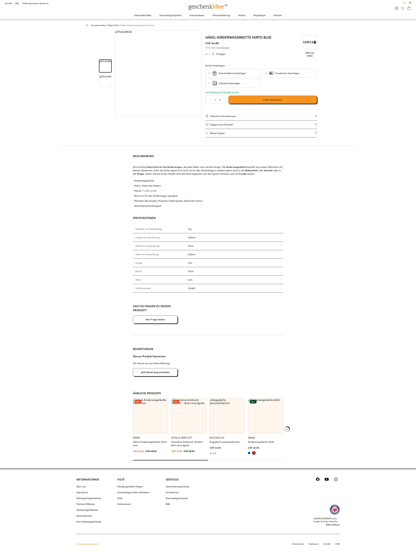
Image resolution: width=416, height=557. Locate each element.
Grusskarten (172, 492)
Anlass (241, 15)
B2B (168, 504)
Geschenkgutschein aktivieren (133, 492)
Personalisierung (221, 15)
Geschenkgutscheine (170, 15)
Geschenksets (197, 15)
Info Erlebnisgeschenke (88, 521)
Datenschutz (124, 504)
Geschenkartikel (142, 15)
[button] (209, 100)
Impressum (82, 492)
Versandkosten (223, 47)
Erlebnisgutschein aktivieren (35, 3)
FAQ (17, 3)
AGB (119, 498)
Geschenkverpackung (177, 486)
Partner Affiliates (85, 504)
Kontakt (8, 3)
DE (404, 3)
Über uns (81, 486)
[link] (105, 66)
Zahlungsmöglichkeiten (88, 498)
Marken (278, 15)
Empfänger (259, 15)
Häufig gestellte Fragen (130, 486)
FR (410, 3)
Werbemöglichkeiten (87, 509)
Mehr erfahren (333, 524)
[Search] (403, 8)
